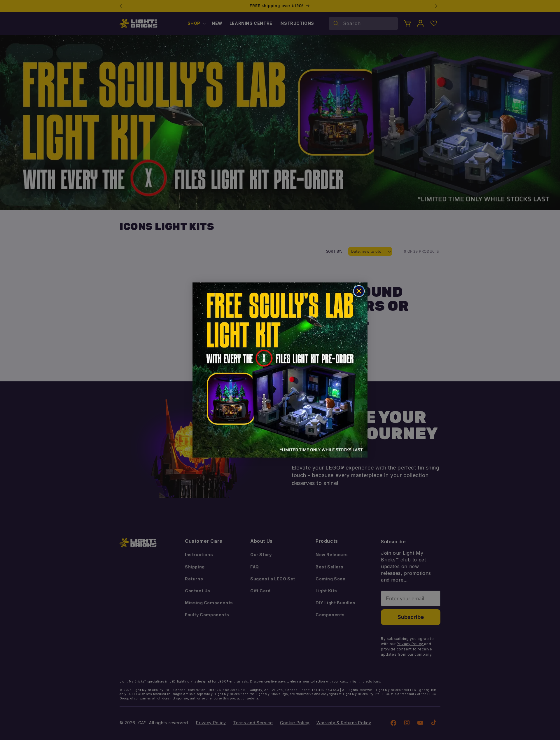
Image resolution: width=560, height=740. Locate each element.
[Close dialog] (359, 291)
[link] (280, 369)
